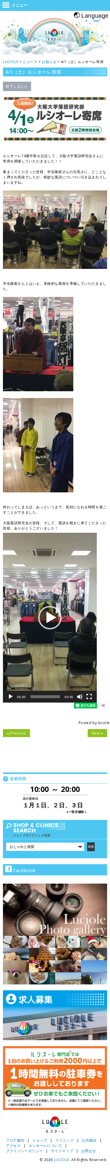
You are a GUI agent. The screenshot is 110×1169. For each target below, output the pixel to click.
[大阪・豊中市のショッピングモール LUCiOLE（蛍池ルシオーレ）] (55, 37)
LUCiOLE (61, 1159)
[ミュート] (80, 697)
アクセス (13, 1145)
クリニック (64, 1140)
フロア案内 (15, 1140)
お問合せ (88, 1150)
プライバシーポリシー (24, 1150)
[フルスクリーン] (89, 697)
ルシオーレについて (45, 1145)
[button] (50, 617)
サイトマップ (62, 1150)
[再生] (10, 697)
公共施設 (89, 1140)
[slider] (45, 696)
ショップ (40, 1140)
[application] (50, 618)
